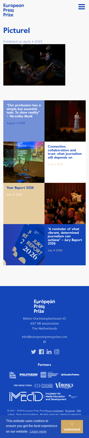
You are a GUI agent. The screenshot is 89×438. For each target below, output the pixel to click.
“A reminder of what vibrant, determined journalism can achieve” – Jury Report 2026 (65, 236)
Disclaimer (70, 410)
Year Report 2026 (20, 188)
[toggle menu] (81, 6)
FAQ (79, 410)
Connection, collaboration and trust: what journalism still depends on (65, 152)
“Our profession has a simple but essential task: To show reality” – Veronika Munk (24, 110)
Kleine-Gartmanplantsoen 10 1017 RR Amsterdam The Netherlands (44, 323)
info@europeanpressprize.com (44, 337)
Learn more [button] (38, 431)
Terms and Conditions (27, 414)
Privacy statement (54, 410)
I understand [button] (72, 426)
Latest (11, 414)
